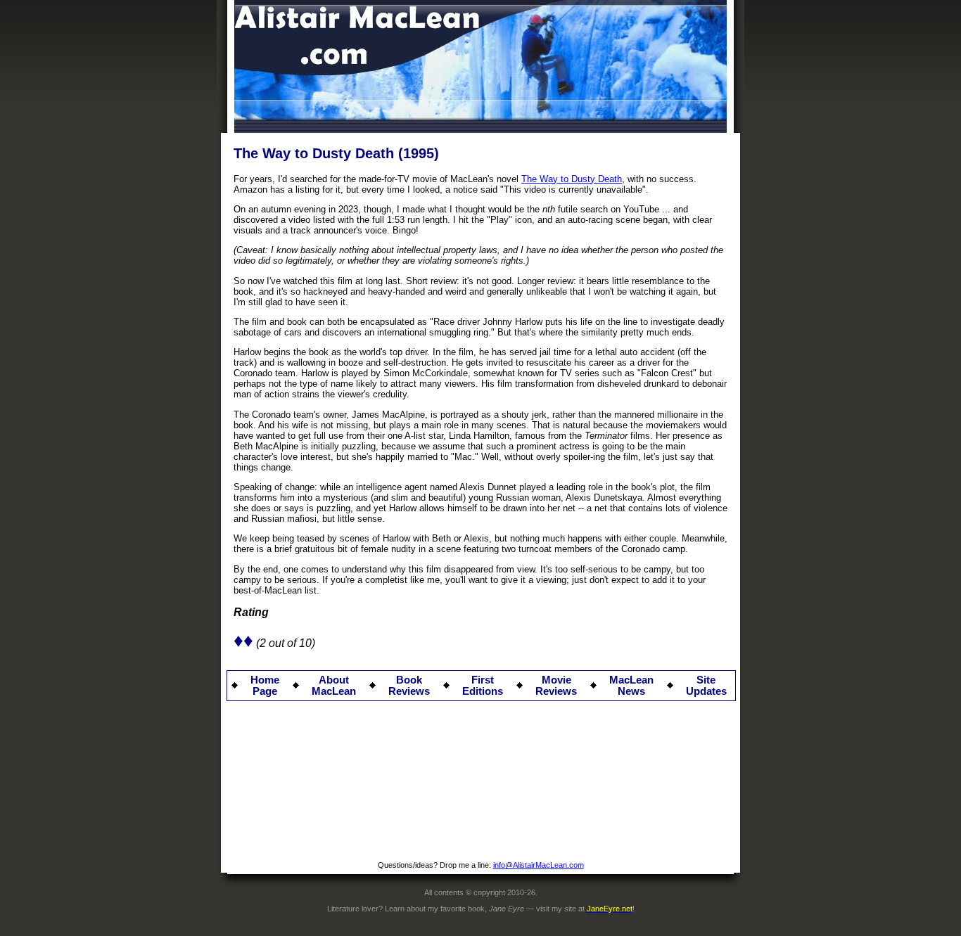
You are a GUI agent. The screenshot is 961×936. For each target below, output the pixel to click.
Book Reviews (409, 685)
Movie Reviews (556, 685)
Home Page (264, 685)
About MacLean (334, 685)
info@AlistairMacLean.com (538, 865)
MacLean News (631, 685)
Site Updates (706, 685)
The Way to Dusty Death (571, 179)
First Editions (482, 685)
